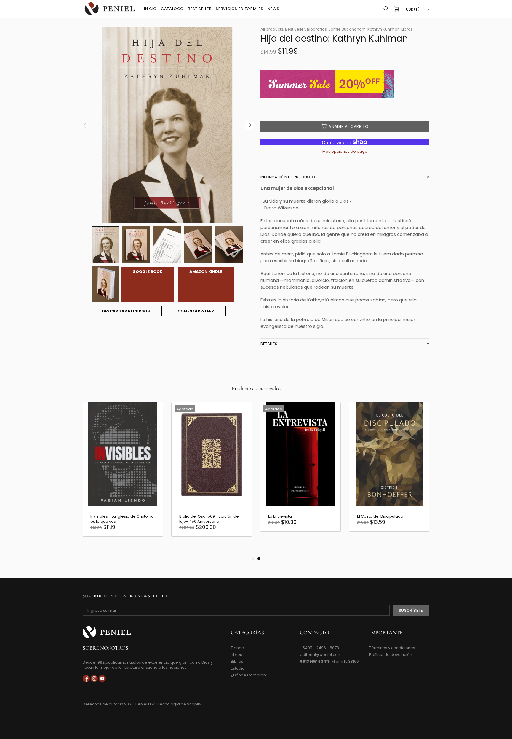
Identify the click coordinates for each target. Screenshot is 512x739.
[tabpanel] (83, 471)
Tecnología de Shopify (179, 704)
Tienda (237, 647)
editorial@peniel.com (321, 654)
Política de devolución (390, 654)
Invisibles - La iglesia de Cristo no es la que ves (349, 519)
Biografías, (317, 29)
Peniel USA (110, 9)
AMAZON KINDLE (205, 271)
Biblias (237, 661)
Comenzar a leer (195, 311)
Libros (407, 29)
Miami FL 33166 (329, 661)
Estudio (238, 668)
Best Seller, (295, 29)
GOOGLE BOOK (147, 271)
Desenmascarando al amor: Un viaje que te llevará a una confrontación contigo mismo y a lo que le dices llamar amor (172, 524)
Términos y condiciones (392, 647)
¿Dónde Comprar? (249, 675)
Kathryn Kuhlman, (384, 29)
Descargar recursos (126, 311)
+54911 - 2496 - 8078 (319, 647)
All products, (272, 29)
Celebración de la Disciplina (256, 516)
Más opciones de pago (344, 151)
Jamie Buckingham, (348, 29)
